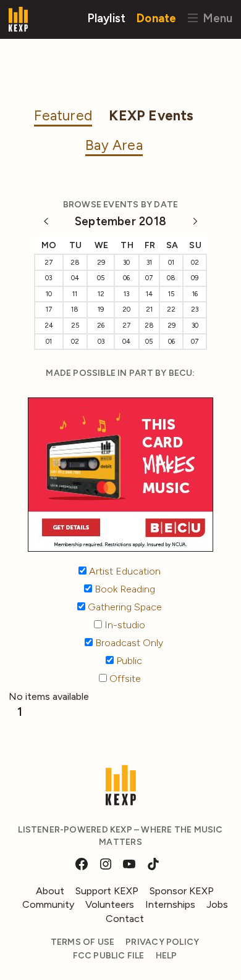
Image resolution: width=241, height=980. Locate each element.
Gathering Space (123, 607)
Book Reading (123, 589)
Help (166, 955)
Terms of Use (83, 942)
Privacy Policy (162, 942)
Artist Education (124, 571)
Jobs (217, 904)
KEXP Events (151, 115)
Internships (170, 904)
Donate (156, 17)
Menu (216, 17)
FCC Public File (109, 955)
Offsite (124, 678)
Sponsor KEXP (182, 891)
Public (128, 660)
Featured (63, 115)
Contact (125, 918)
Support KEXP (106, 891)
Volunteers (109, 904)
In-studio (123, 625)
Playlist (106, 17)
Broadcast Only (128, 643)
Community (48, 904)
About (50, 891)
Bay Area (114, 145)
